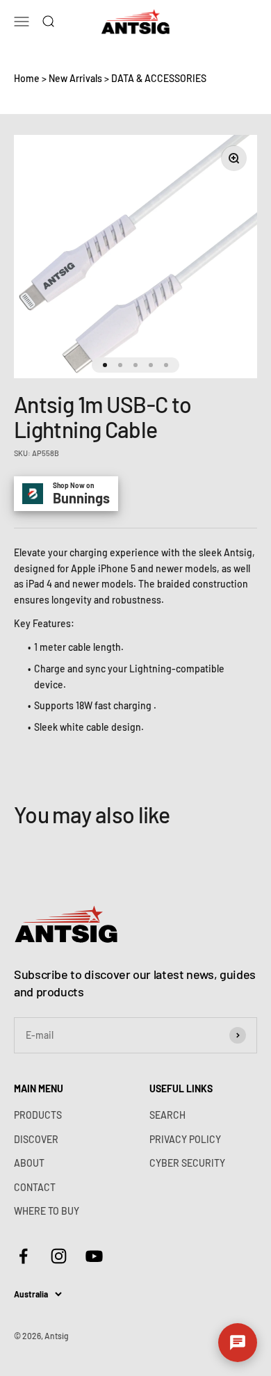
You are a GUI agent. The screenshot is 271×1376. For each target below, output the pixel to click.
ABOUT (29, 1163)
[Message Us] (237, 1342)
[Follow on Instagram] (58, 1256)
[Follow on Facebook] (23, 1256)
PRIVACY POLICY (185, 1139)
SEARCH (167, 1115)
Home (27, 78)
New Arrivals (75, 78)
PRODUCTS (38, 1115)
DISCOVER (36, 1139)
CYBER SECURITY (187, 1163)
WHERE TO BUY (46, 1211)
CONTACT (35, 1187)
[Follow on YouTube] (94, 1256)
